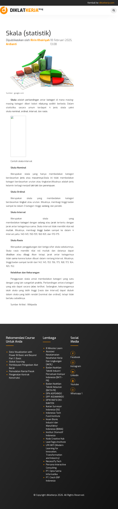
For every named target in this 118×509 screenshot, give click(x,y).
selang (41, 222)
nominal (16, 111)
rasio (44, 111)
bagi (27, 254)
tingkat (23, 202)
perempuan (49, 185)
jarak (53, 222)
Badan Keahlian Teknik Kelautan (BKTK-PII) (54, 387)
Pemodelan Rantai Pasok (21, 371)
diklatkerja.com (106, 2)
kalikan (11, 254)
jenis (22, 177)
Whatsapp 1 (76, 393)
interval (33, 111)
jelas (33, 286)
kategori (51, 99)
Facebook (75, 357)
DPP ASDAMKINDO (55, 396)
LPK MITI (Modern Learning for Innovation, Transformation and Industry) (54, 452)
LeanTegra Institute (56, 442)
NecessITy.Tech (53, 461)
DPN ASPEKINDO (54, 393)
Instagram (76, 366)
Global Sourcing (17, 361)
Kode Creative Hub (55, 438)
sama (14, 258)
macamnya (37, 177)
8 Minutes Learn (54, 348)
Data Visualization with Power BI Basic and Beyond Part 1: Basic (22, 355)
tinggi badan (43, 230)
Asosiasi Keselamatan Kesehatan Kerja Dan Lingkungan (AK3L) (54, 358)
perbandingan (32, 99)
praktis (38, 282)
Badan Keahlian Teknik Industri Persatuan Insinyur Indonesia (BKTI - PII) (55, 374)
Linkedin (75, 375)
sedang (45, 206)
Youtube (75, 384)
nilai (41, 103)
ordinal (24, 111)
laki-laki (34, 185)
